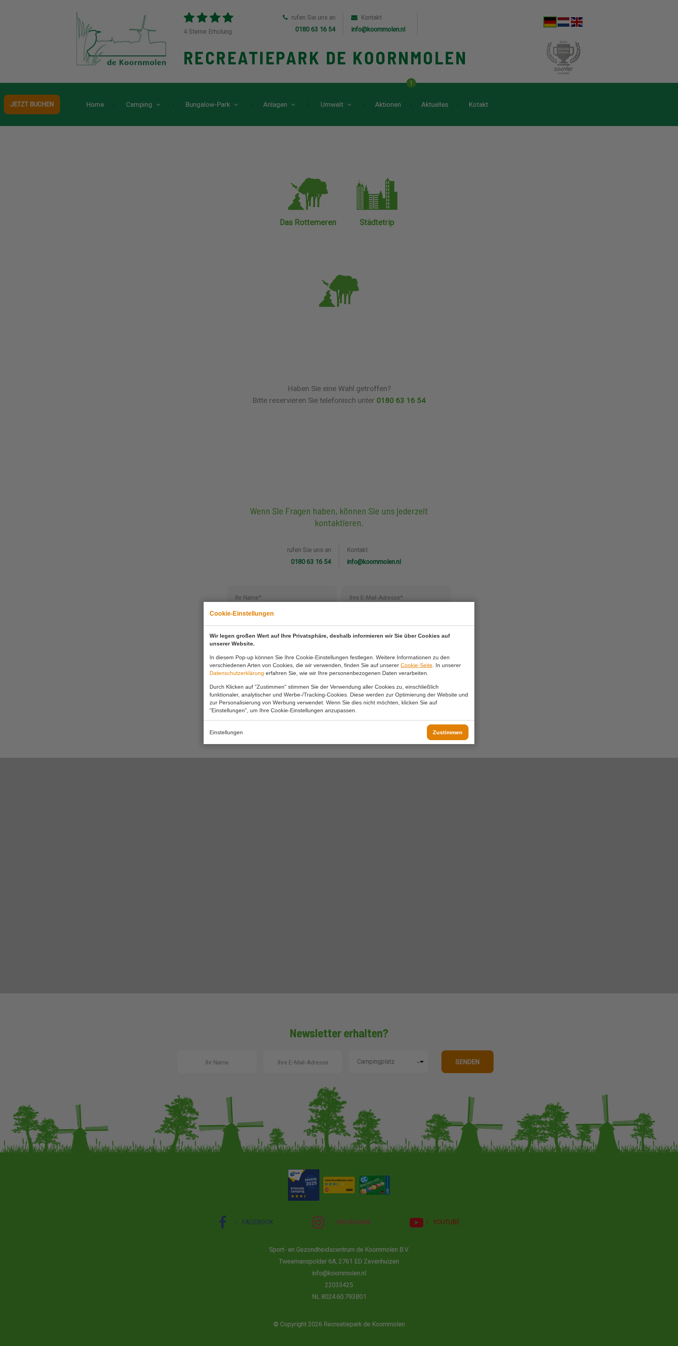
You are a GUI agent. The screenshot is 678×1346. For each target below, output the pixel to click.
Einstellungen (226, 732)
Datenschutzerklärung (237, 673)
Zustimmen (448, 732)
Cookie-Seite (416, 665)
